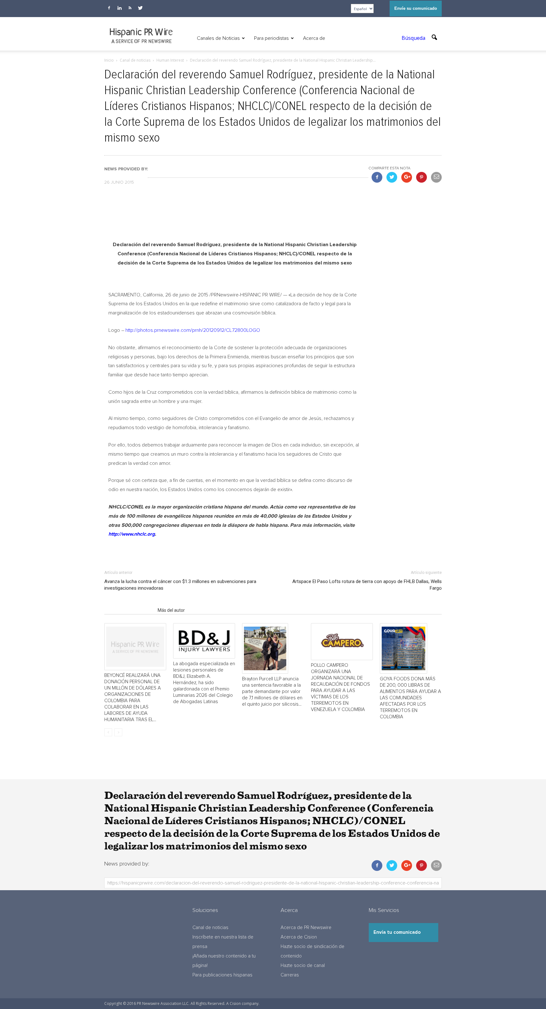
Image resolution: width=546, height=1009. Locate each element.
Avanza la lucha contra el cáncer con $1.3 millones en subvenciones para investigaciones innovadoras (180, 585)
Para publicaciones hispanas (222, 975)
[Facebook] (109, 8)
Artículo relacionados (129, 610)
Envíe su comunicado (415, 8)
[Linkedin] (119, 8)
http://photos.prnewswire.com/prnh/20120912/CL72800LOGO (192, 330)
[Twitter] (140, 8)
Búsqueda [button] (414, 37)
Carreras (290, 975)
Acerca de (314, 38)
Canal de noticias (210, 927)
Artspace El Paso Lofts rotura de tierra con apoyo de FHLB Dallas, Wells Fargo (367, 585)
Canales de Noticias (218, 38)
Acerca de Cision (299, 937)
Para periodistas (271, 38)
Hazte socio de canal (303, 965)
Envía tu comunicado (397, 932)
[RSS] (130, 8)
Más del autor (171, 610)
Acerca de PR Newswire (306, 927)
